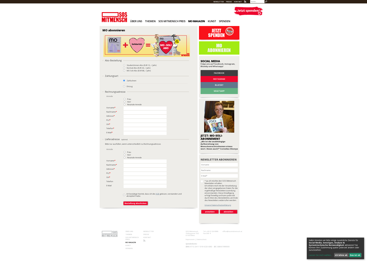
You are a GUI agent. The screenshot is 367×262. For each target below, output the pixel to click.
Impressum (190, 239)
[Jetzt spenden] (248, 11)
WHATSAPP (219, 91)
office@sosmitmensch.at (232, 231)
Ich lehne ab (341, 255)
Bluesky (219, 85)
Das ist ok (355, 255)
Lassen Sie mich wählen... (320, 255)
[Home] (114, 15)
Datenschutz (201, 239)
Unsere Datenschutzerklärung (218, 205)
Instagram (219, 79)
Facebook (219, 73)
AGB (157, 194)
